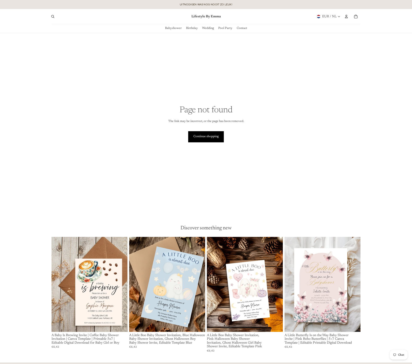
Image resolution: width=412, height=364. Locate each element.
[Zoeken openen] (53, 16)
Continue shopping (206, 136)
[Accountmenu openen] (346, 16)
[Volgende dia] (121, 284)
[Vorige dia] (58, 284)
